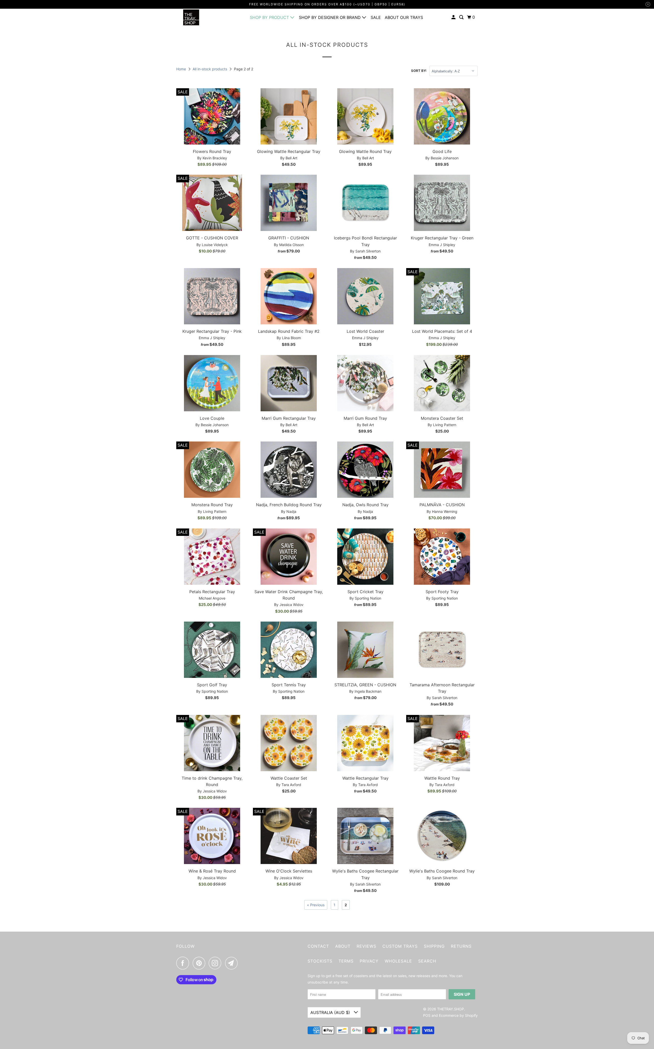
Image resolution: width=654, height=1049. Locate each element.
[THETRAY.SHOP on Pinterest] (200, 963)
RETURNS (461, 946)
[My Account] (453, 17)
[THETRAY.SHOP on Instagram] (216, 963)
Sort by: (419, 71)
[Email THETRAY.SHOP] (232, 963)
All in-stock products (210, 69)
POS (426, 1015)
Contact (318, 946)
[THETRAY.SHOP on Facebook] (184, 963)
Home (181, 69)
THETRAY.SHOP (450, 1009)
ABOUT (343, 946)
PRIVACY (369, 961)
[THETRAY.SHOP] (199, 17)
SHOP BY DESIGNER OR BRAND (330, 17)
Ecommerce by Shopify (458, 1015)
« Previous (315, 905)
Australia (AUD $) (330, 1012)
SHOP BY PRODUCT (270, 17)
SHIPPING (434, 946)
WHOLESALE (398, 961)
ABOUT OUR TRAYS (404, 17)
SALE (376, 17)
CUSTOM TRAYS (400, 946)
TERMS (346, 961)
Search (427, 961)
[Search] (461, 17)
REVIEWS (366, 946)
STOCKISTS (320, 961)
